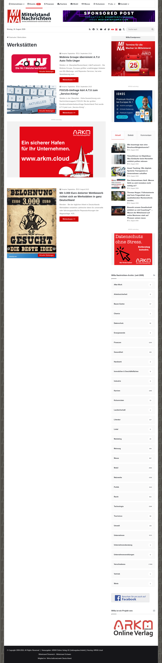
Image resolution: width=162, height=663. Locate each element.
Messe (87, 4)
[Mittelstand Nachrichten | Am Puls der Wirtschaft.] (29, 17)
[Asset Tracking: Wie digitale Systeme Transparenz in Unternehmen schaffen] (118, 171)
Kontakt (123, 4)
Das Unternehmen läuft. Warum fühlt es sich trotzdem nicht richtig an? (140, 183)
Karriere (63, 4)
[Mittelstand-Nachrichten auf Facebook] (130, 602)
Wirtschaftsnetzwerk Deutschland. (59, 658)
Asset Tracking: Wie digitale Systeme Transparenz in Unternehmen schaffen (139, 170)
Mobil (75, 4)
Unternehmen (16, 4)
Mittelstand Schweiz (63, 654)
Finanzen (49, 4)
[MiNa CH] (112, 29)
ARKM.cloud (98, 650)
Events (34, 4)
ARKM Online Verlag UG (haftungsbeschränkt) (69, 650)
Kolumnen (100, 4)
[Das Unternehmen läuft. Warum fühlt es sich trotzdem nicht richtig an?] (118, 184)
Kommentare (146, 135)
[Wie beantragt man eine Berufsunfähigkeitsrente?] (118, 148)
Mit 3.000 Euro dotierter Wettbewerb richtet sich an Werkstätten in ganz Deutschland (81, 196)
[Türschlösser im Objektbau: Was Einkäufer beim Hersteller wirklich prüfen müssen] (118, 159)
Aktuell (118, 135)
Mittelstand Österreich (47, 654)
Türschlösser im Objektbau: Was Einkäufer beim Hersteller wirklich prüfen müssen (140, 158)
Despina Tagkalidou (68, 53)
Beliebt (130, 135)
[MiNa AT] (116, 29)
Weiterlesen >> (69, 80)
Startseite (12, 37)
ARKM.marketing (56, 119)
